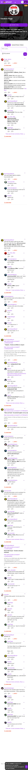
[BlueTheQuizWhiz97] (2, 69)
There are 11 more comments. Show (14, 290)
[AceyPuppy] (5, 111)
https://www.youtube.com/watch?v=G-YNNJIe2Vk (16, 411)
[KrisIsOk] (5, 95)
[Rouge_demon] (2, 59)
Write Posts (7, 45)
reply (15, 63)
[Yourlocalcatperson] (5, 188)
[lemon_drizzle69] (5, 570)
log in (25, 2)
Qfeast (3, 763)
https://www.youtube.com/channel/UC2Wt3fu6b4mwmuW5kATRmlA (16, 374)
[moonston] (5, 311)
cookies (12, 763)
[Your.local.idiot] (5, 182)
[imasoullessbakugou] (5, 444)
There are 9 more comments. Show (14, 682)
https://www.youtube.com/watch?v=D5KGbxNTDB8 (12, 342)
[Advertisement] (14, 153)
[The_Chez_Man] (5, 117)
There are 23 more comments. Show (14, 134)
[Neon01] (5, 369)
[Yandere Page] (14, 10)
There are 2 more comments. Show (14, 539)
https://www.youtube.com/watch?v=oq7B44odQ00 (12, 547)
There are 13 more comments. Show (14, 728)
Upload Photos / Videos (17, 45)
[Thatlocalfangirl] (5, 317)
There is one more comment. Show (14, 403)
